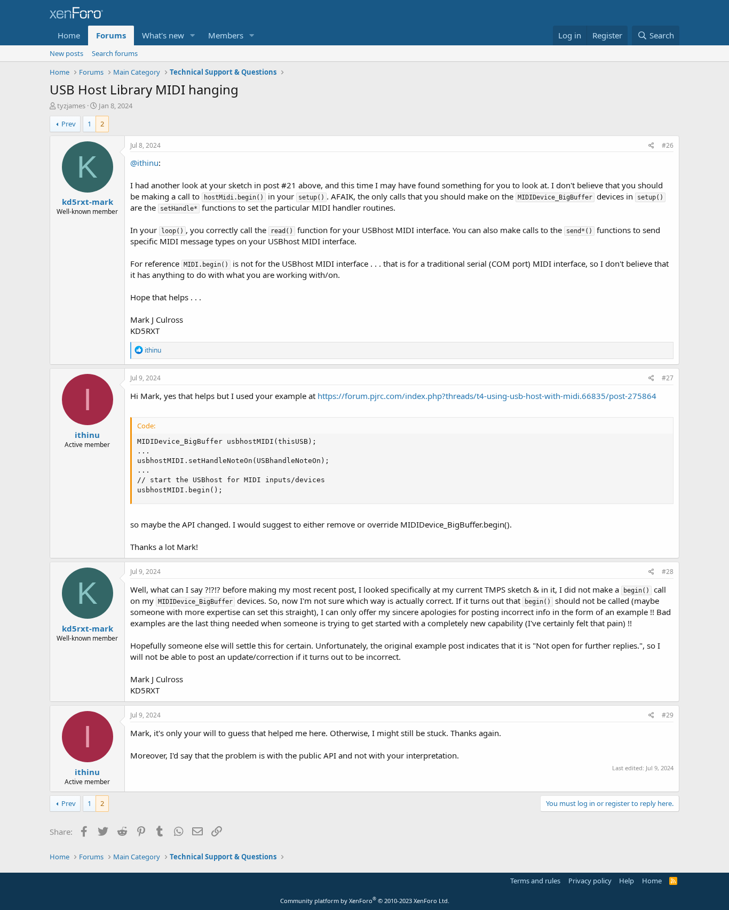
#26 (667, 145)
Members (225, 35)
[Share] (651, 146)
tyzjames (71, 105)
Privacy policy (590, 880)
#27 (667, 377)
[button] (192, 35)
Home (69, 35)
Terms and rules (535, 880)
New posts (66, 53)
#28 (667, 571)
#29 (667, 715)
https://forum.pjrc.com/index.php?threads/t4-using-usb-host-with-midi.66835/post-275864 (487, 395)
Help (626, 880)
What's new (163, 35)
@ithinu (144, 162)
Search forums (115, 53)
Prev (68, 124)
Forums (111, 35)
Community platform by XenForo (364, 901)
